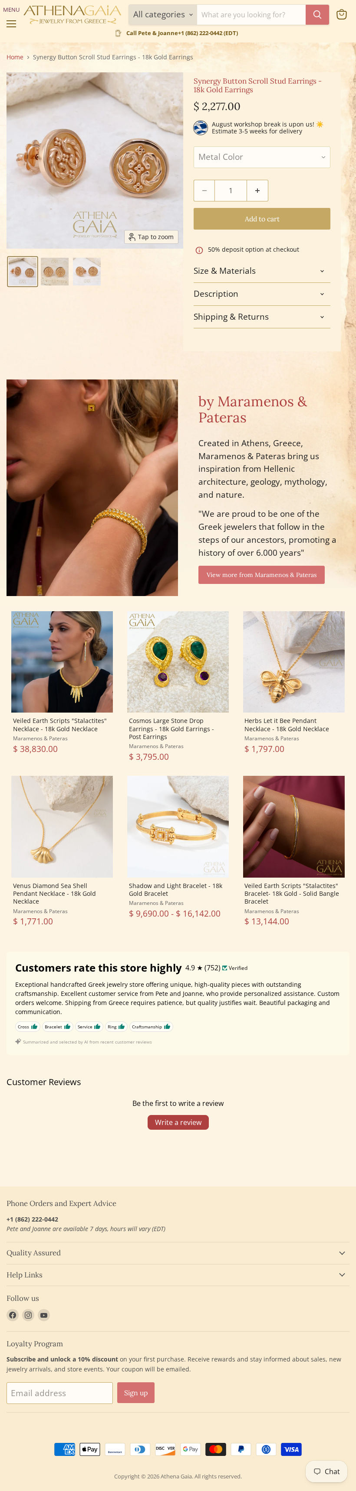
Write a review (178, 1122)
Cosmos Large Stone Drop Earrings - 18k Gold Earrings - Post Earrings (171, 728)
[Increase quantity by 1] (257, 190)
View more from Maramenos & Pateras (261, 575)
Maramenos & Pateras (40, 738)
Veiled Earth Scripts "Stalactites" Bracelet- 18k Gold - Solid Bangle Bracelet (291, 894)
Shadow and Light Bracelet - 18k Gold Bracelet (175, 890)
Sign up (136, 1392)
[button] (22, 271)
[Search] (317, 15)
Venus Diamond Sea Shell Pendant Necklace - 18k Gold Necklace (54, 894)
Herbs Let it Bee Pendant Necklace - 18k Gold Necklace (286, 724)
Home (15, 57)
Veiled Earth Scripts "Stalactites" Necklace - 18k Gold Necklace (60, 724)
